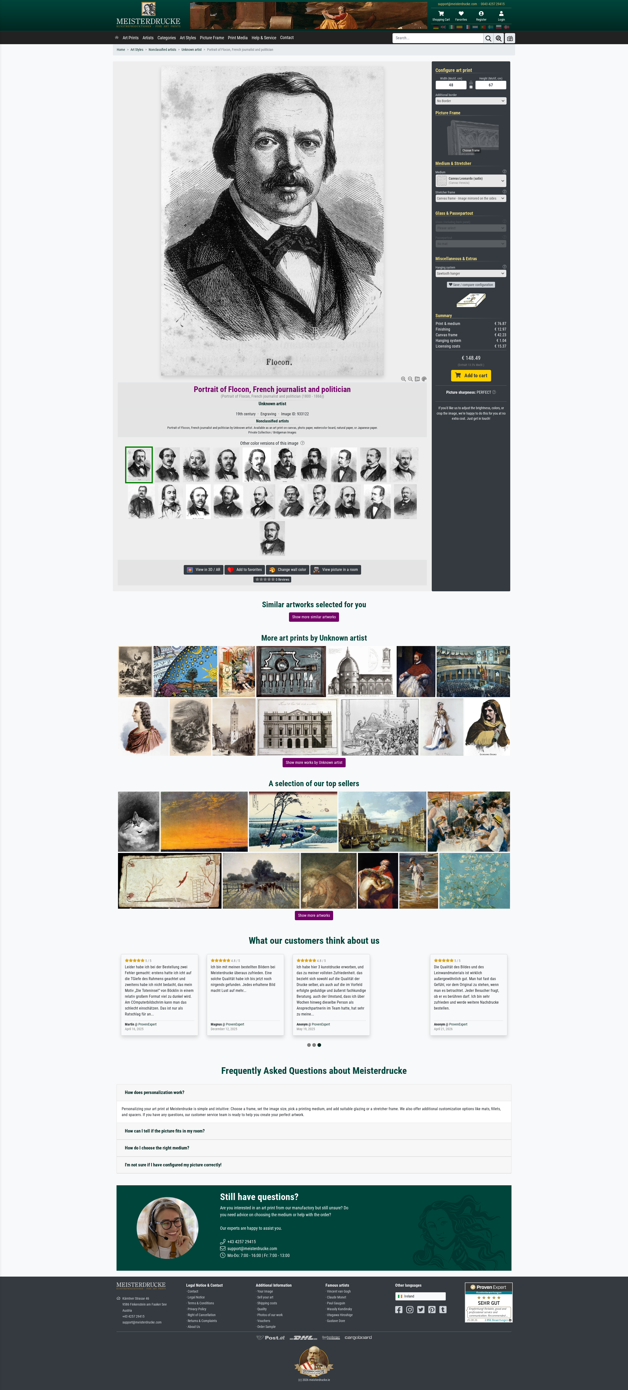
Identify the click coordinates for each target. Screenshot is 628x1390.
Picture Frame (212, 37)
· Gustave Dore (335, 1321)
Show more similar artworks (314, 617)
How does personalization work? (154, 1092)
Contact (287, 37)
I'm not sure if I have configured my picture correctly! (173, 1165)
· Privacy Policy (196, 1309)
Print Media (238, 37)
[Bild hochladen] (510, 38)
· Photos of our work (269, 1315)
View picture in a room (338, 569)
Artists (148, 37)
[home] (117, 37)
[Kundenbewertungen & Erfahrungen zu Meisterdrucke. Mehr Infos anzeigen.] (489, 1302)
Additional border (446, 95)
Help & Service (264, 37)
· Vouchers (263, 1321)
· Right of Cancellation (201, 1315)
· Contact (192, 1291)
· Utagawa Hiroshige (339, 1315)
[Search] (488, 38)
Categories (166, 37)
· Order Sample (266, 1327)
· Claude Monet (336, 1297)
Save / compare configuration (472, 285)
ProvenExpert (175, 1024)
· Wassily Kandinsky (339, 1309)
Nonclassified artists (162, 50)
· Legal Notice (195, 1297)
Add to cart (474, 375)
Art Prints (131, 37)
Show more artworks (314, 915)
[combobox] (471, 101)
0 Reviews (282, 579)
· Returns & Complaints (201, 1321)
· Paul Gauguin (335, 1303)
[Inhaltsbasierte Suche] (499, 38)
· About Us (193, 1327)
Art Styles (188, 37)
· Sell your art (264, 1297)
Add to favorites (248, 569)
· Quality (261, 1309)
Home (121, 50)
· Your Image (264, 1291)
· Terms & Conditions (200, 1303)
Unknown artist (192, 50)
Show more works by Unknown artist (314, 762)
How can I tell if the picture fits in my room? (165, 1131)
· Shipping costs (266, 1303)
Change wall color (290, 569)
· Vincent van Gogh (338, 1291)
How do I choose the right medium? (157, 1148)
